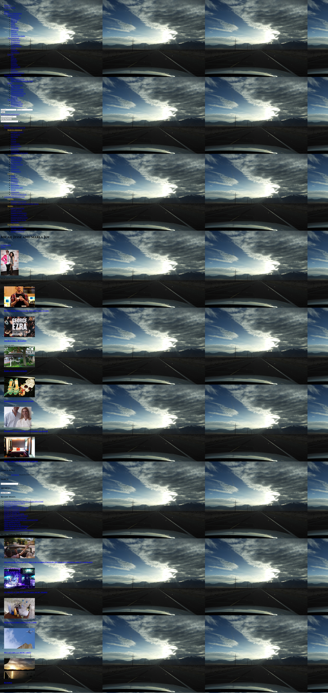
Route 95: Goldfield (11, 512)
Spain (13, 69)
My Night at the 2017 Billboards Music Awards (25, 592)
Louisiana (14, 28)
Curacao (14, 50)
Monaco (14, 61)
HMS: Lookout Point (12, 522)
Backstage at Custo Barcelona (19, 401)
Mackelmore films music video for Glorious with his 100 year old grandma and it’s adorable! (48, 562)
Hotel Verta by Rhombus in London (21, 461)
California (14, 30)
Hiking (10, 77)
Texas (13, 26)
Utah (13, 24)
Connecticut (16, 17)
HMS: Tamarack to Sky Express (16, 526)
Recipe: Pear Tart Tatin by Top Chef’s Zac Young (26, 311)
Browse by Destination (13, 13)
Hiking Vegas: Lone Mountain (15, 528)
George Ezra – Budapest (15, 341)
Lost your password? (10, 114)
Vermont (14, 34)
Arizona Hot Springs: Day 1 (14, 503)
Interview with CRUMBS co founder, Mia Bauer (26, 431)
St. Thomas (15, 44)
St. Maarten (15, 42)
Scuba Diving (13, 100)
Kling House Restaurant (15, 371)
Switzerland (15, 67)
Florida (13, 32)
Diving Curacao (17, 104)
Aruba (13, 48)
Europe (10, 54)
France (13, 59)
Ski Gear (14, 97)
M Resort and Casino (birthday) (16, 516)
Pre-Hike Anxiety (10, 505)
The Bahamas (16, 46)
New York (14, 20)
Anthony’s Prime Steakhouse (15, 518)
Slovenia (14, 65)
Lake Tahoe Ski (17, 85)
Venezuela (15, 52)
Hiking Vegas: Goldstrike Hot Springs (18, 530)
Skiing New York (17, 95)
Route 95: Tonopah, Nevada (15, 510)
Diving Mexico (16, 106)
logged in (15, 475)
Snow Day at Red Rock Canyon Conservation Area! (23, 501)
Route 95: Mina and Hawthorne (16, 508)
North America (13, 15)
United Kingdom (17, 73)
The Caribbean (13, 38)
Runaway (8, 682)
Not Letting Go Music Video (17, 652)
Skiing (10, 83)
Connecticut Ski (17, 91)
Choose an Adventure (12, 75)
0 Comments (6, 245)
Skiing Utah (15, 87)
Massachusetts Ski (18, 93)
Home (6, 11)
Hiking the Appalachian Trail (22, 81)
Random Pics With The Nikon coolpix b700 (21, 520)
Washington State (18, 36)
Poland (13, 63)
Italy (12, 56)
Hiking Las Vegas (18, 79)
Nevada (14, 22)
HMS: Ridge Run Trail (12, 524)
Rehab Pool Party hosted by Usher (20, 622)
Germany (14, 71)
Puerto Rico (15, 40)
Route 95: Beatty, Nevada (14, 514)
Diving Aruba (16, 102)
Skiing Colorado (17, 89)
